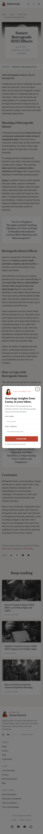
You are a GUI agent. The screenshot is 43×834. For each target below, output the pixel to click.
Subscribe (21, 439)
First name (9, 416)
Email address (11, 426)
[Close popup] (37, 389)
